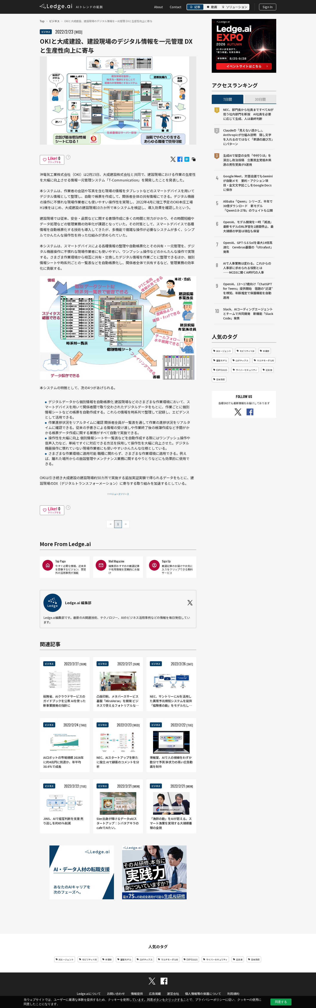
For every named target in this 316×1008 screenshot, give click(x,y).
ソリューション (236, 7)
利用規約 (233, 993)
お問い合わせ (116, 993)
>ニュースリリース (119, 493)
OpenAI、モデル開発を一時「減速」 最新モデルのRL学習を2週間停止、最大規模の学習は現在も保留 (248, 226)
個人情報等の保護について (203, 993)
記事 (197, 7)
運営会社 (173, 993)
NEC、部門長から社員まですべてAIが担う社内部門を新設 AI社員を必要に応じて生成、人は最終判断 (248, 114)
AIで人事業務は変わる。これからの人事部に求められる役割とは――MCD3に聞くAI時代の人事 (247, 267)
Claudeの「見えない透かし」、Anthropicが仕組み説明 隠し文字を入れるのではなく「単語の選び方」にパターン (248, 137)
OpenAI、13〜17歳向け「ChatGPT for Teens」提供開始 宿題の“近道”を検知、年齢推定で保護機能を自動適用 (248, 291)
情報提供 (137, 993)
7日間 (227, 99)
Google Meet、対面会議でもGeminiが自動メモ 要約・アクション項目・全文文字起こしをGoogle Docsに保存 (248, 183)
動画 (214, 7)
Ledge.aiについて (89, 993)
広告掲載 (155, 993)
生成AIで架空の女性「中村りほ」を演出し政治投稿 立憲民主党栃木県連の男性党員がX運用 (247, 160)
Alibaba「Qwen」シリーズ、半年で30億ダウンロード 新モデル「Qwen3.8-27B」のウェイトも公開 (248, 205)
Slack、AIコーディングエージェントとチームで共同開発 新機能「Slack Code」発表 (248, 313)
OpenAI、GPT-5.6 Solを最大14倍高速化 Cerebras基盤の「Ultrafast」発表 (248, 247)
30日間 (260, 99)
